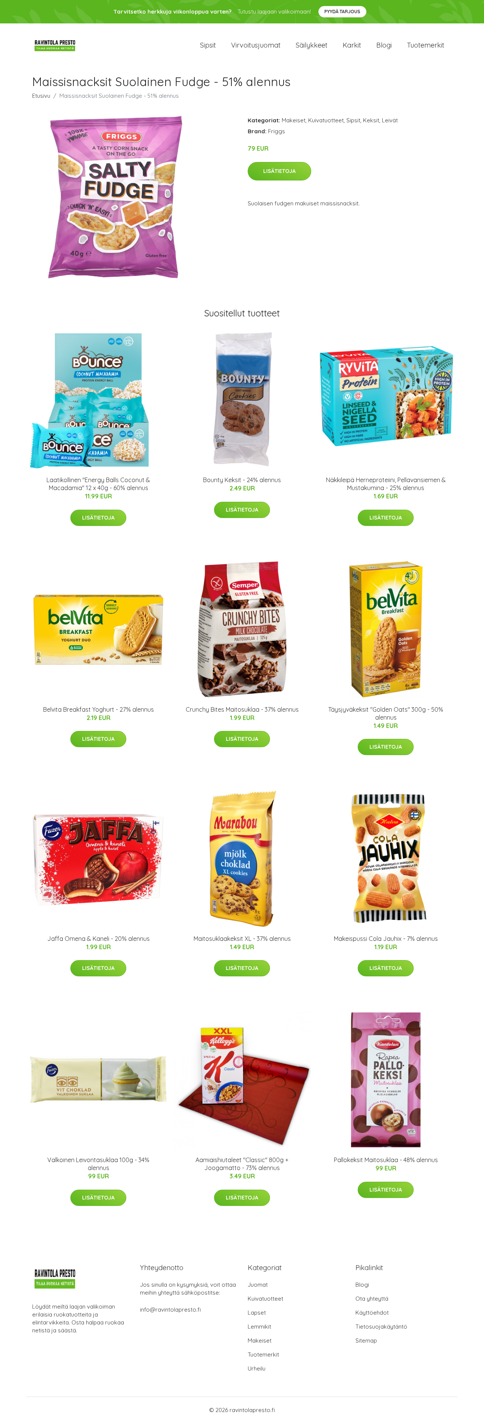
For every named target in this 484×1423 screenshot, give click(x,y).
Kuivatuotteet (326, 120)
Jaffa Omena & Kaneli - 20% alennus (98, 938)
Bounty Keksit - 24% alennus (242, 480)
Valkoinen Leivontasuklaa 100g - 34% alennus (98, 1164)
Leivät (390, 120)
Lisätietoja (279, 171)
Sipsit (208, 45)
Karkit (352, 45)
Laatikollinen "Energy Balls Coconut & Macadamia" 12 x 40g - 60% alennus (98, 484)
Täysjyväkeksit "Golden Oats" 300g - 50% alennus (385, 713)
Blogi (384, 45)
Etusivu (41, 95)
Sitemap (366, 1340)
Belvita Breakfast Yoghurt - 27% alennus (98, 709)
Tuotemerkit (425, 45)
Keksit (371, 120)
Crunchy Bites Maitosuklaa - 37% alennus (242, 709)
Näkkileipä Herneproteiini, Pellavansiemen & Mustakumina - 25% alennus (386, 484)
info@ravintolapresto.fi (170, 1309)
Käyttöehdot (372, 1312)
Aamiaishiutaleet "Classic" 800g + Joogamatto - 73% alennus (242, 1164)
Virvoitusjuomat (256, 45)
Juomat (258, 1284)
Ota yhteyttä (371, 1298)
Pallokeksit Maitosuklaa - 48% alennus (386, 1160)
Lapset (257, 1312)
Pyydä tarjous (342, 11)
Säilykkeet (311, 45)
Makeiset (294, 120)
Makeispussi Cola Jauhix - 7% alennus (386, 938)
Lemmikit (259, 1326)
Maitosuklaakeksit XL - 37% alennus (242, 938)
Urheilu (256, 1368)
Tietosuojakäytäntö (381, 1326)
